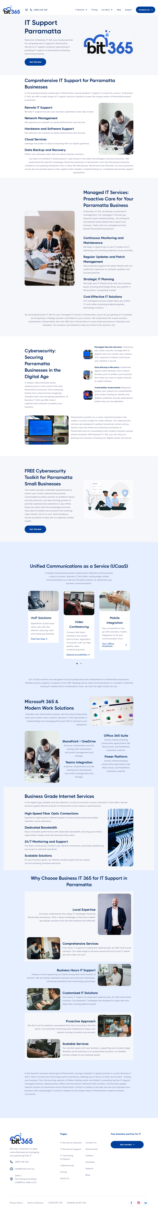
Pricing (94, 10)
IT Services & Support (70, 1149)
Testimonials (91, 1149)
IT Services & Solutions (71, 1143)
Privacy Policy (16, 1203)
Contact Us (91, 1143)
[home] (11, 9)
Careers (89, 1155)
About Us (64, 1178)
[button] (81, 10)
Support (128, 10)
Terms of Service (35, 1203)
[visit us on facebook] (131, 1202)
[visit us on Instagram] (138, 1202)
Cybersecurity (67, 1165)
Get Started (35, 62)
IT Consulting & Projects (66, 1157)
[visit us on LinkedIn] (145, 1202)
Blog (119, 10)
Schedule (90, 1162)
